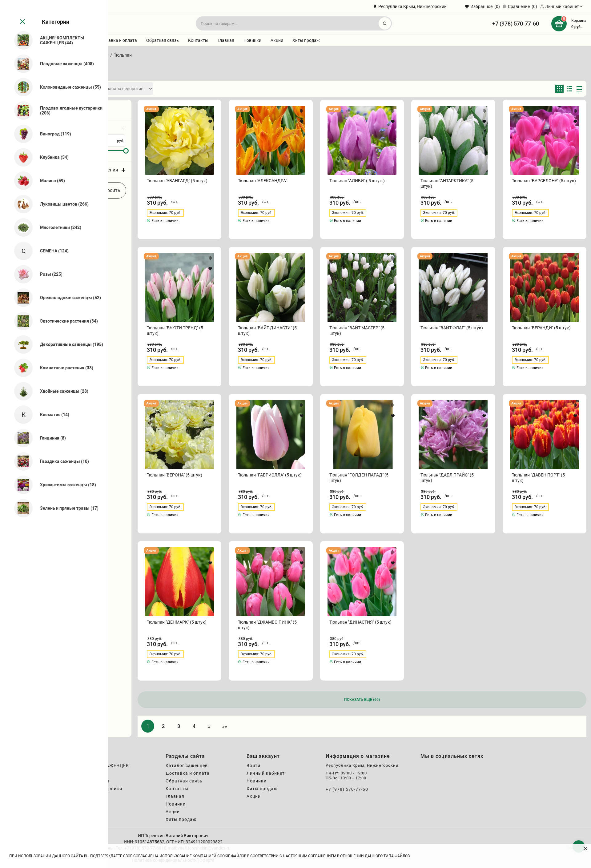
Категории (55, 21)
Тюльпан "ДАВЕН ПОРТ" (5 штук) (538, 477)
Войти (253, 765)
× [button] (585, 848)
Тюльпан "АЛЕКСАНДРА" (262, 180)
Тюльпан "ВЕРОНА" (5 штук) (174, 474)
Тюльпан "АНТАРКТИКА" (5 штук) (446, 183)
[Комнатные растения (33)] (21, 368)
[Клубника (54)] (21, 157)
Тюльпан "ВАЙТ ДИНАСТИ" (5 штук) (267, 330)
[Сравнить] (210, 111)
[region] (54, 434)
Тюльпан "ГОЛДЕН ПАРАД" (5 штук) (358, 477)
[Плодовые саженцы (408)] (21, 63)
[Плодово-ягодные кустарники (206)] (21, 110)
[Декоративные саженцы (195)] (21, 344)
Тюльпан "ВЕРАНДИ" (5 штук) (541, 327)
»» (224, 726)
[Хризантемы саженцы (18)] (21, 485)
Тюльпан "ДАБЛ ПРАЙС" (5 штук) (447, 477)
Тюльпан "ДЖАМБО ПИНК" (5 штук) (267, 625)
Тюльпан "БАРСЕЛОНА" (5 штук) (544, 180)
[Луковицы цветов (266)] (21, 204)
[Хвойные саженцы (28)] (21, 391)
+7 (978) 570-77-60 (515, 23)
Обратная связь (162, 40)
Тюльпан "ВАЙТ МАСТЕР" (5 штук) (356, 330)
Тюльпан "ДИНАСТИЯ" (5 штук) (360, 622)
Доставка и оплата (117, 40)
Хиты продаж (306, 40)
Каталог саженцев (187, 765)
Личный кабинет (266, 773)
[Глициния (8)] (21, 438)
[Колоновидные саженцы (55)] (21, 87)
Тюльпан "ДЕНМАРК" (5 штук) (177, 622)
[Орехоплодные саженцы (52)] (21, 297)
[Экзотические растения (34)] (21, 321)
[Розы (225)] (21, 274)
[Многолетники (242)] (21, 227)
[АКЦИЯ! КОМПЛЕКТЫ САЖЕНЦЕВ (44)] (21, 40)
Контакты (198, 40)
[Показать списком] (569, 89)
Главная (226, 40)
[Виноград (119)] (21, 134)
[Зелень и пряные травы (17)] (21, 508)
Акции (277, 40)
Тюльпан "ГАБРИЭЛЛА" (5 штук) (270, 474)
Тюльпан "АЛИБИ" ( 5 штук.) (357, 180)
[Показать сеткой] (559, 89)
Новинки (252, 40)
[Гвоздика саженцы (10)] (21, 461)
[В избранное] (210, 122)
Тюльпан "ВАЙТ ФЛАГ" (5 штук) (451, 327)
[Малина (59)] (21, 180)
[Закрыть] (22, 22)
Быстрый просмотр (180, 140)
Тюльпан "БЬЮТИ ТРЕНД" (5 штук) (175, 330)
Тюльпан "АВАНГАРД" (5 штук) (177, 180)
